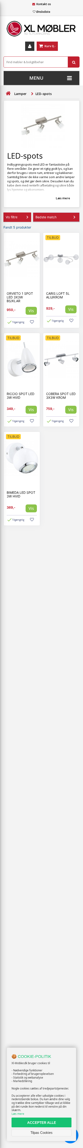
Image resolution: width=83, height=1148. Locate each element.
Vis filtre (12, 217)
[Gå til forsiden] (8, 93)
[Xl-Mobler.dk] (41, 28)
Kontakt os (43, 4)
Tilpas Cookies (41, 1133)
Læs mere (18, 1114)
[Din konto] (29, 46)
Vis (31, 310)
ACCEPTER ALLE (41, 1123)
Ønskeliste (43, 12)
